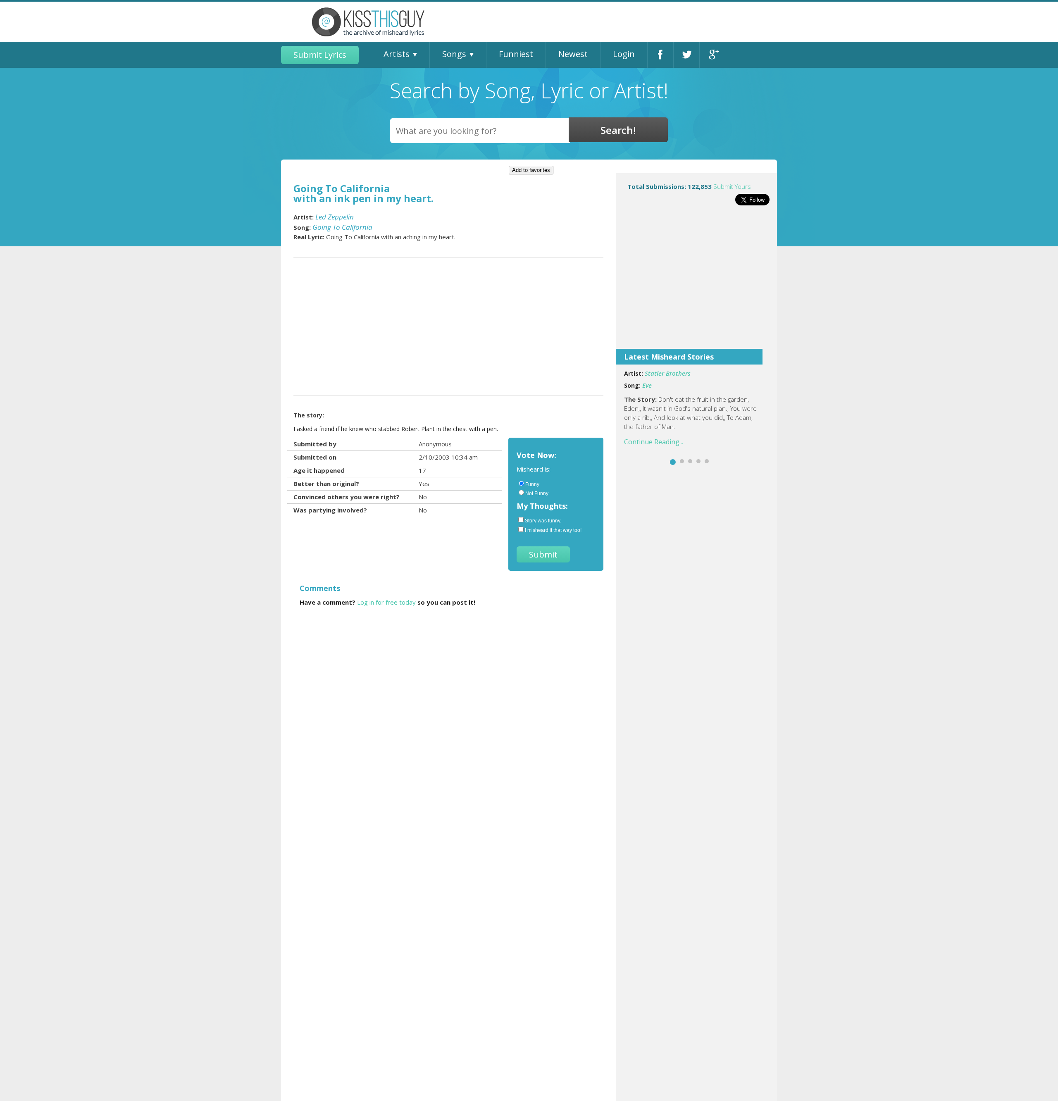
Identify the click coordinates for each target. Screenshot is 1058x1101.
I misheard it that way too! (553, 530)
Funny (532, 484)
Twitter (686, 55)
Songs (454, 54)
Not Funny (536, 493)
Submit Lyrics (319, 54)
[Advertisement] (696, 283)
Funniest (516, 54)
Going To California (342, 227)
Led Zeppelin (334, 217)
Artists (397, 54)
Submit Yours (732, 186)
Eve (647, 385)
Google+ (713, 55)
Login (624, 54)
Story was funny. (543, 521)
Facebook (660, 55)
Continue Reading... (653, 441)
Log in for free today (386, 602)
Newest (573, 54)
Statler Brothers (668, 373)
